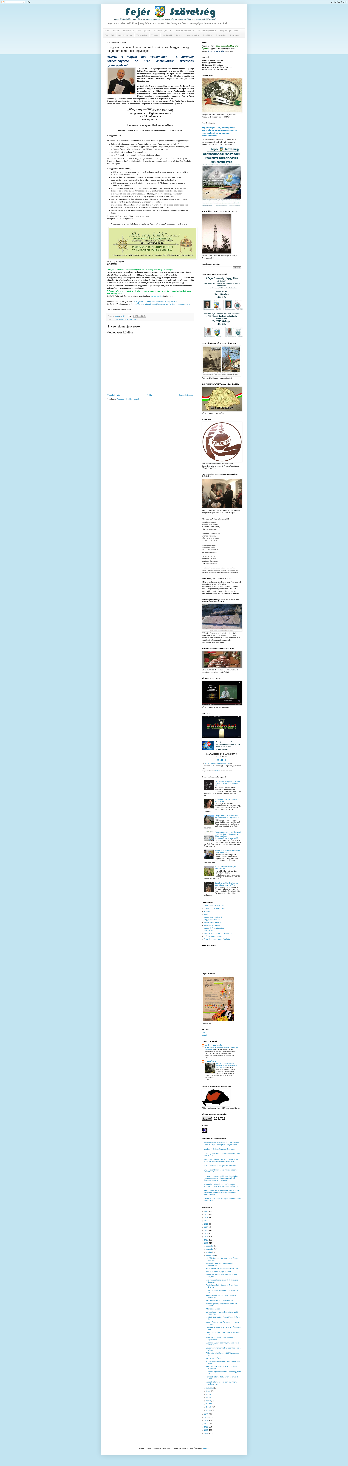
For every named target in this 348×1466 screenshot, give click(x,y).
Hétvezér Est (128, 31)
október (209, 1252)
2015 (206, 1414)
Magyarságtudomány (229, 31)
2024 (206, 1218)
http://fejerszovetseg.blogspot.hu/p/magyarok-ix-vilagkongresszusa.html (161, 304)
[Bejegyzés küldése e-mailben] (129, 316)
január (208, 1410)
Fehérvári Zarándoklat (184, 31)
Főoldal (149, 395)
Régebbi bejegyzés (186, 395)
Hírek (107, 31)
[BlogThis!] (136, 316)
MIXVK (131, 319)
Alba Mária (207, 35)
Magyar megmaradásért (213, 917)
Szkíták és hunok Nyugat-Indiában (218, 1272)
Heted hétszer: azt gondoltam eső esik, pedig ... (223, 1268)
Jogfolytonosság (125, 35)
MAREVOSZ (208, 931)
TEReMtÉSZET (210, 1061)
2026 (206, 1211)
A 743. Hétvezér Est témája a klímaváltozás (220, 1166)
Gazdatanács (193, 35)
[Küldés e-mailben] (134, 316)
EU (114, 319)
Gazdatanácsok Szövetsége (214, 909)
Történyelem (141, 35)
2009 (206, 1433)
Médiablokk (167, 35)
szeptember (210, 1255)
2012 (206, 1424)
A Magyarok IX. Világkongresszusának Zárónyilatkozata (156, 301)
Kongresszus (123, 319)
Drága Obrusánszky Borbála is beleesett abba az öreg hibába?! (227, 817)
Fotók (204, 1033)
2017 (206, 1240)
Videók (204, 1035)
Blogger (206, 1448)
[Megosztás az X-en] (139, 316)
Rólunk (116, 31)
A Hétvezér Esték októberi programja (219, 1300)
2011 (206, 1427)
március (209, 1404)
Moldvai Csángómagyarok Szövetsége (218, 934)
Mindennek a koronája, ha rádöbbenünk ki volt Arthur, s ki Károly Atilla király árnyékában (221, 1160)
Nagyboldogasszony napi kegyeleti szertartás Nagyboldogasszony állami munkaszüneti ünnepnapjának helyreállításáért (228, 835)
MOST (221, 760)
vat (229, 763)
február (209, 1407)
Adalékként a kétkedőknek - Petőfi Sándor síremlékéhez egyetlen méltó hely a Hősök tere (221, 1185)
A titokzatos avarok (213, 1309)
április (208, 1401)
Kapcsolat (234, 35)
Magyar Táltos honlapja (212, 922)
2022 (206, 1224)
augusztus (210, 1388)
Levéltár (179, 35)
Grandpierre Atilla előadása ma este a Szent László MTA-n (226, 884)
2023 (206, 1221)
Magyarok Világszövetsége (214, 928)
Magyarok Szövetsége (212, 925)
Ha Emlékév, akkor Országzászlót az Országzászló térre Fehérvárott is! (227, 783)
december (210, 1246)
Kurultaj (207, 911)
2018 (206, 1237)
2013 (206, 1421)
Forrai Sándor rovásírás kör (214, 906)
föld (117, 319)
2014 (206, 1417)
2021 (206, 1227)
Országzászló (144, 31)
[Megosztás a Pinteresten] (144, 316)
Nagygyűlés (221, 35)
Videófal (154, 35)
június (208, 1394)
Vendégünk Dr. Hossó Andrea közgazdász (219, 1149)
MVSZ (136, 319)
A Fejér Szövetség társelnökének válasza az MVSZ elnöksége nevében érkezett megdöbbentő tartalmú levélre (222, 1192)
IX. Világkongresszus (207, 31)
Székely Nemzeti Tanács (213, 936)
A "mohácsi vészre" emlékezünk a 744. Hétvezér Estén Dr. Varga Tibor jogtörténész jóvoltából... (221, 1144)
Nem (205, 763)
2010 (206, 1430)
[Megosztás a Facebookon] (142, 316)
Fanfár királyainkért (162, 31)
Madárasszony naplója (213, 1045)
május (208, 1397)
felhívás (218, 771)
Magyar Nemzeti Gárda (212, 920)
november (210, 1249)
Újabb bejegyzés (113, 395)
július (208, 1391)
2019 (206, 1234)
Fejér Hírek (109, 35)
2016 (206, 1243)
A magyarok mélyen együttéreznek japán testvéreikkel (227, 851)
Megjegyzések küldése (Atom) (127, 399)
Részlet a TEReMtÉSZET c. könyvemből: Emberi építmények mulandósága (227, 1065)
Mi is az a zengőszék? (214, 1358)
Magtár (206, 914)
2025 (206, 1215)
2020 (206, 1230)
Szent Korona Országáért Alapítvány (217, 939)
